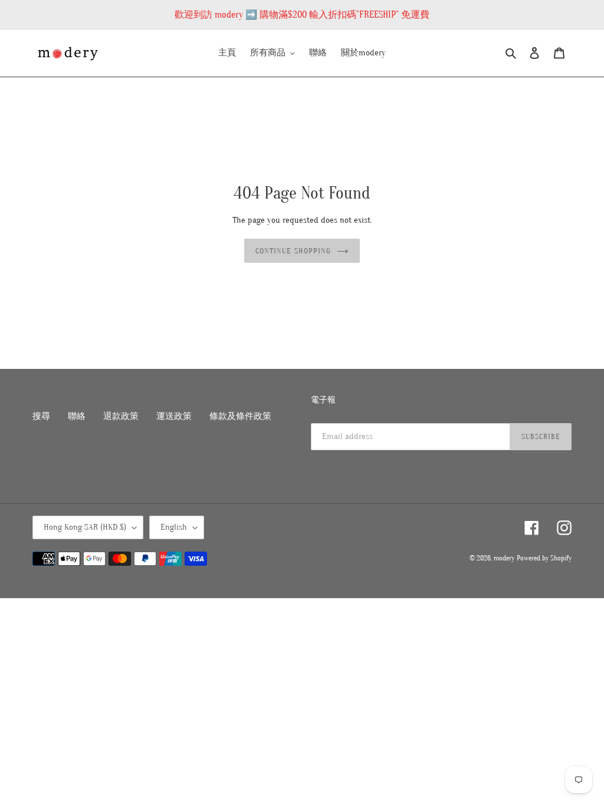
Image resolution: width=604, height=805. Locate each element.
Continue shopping (293, 250)
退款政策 (121, 416)
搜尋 (41, 416)
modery (504, 558)
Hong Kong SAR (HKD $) (85, 527)
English (173, 527)
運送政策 (174, 416)
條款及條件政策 (240, 416)
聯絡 (77, 416)
